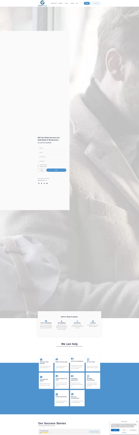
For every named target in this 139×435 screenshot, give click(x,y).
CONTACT (72, 3)
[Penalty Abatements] (57, 394)
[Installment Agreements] (72, 376)
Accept (115, 430)
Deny (124, 430)
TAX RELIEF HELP (54, 3)
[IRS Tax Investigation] (72, 358)
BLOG (77, 3)
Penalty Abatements (61, 396)
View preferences (133, 430)
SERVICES (60, 3)
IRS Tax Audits (91, 361)
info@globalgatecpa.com (42, 180)
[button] (136, 421)
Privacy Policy (124, 432)
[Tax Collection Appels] (41, 377)
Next (56, 170)
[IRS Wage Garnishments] (88, 376)
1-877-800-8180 (46, 178)
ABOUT (66, 3)
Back (42, 170)
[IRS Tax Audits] (88, 359)
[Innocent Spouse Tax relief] (57, 376)
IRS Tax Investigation (77, 361)
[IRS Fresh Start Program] (41, 359)
